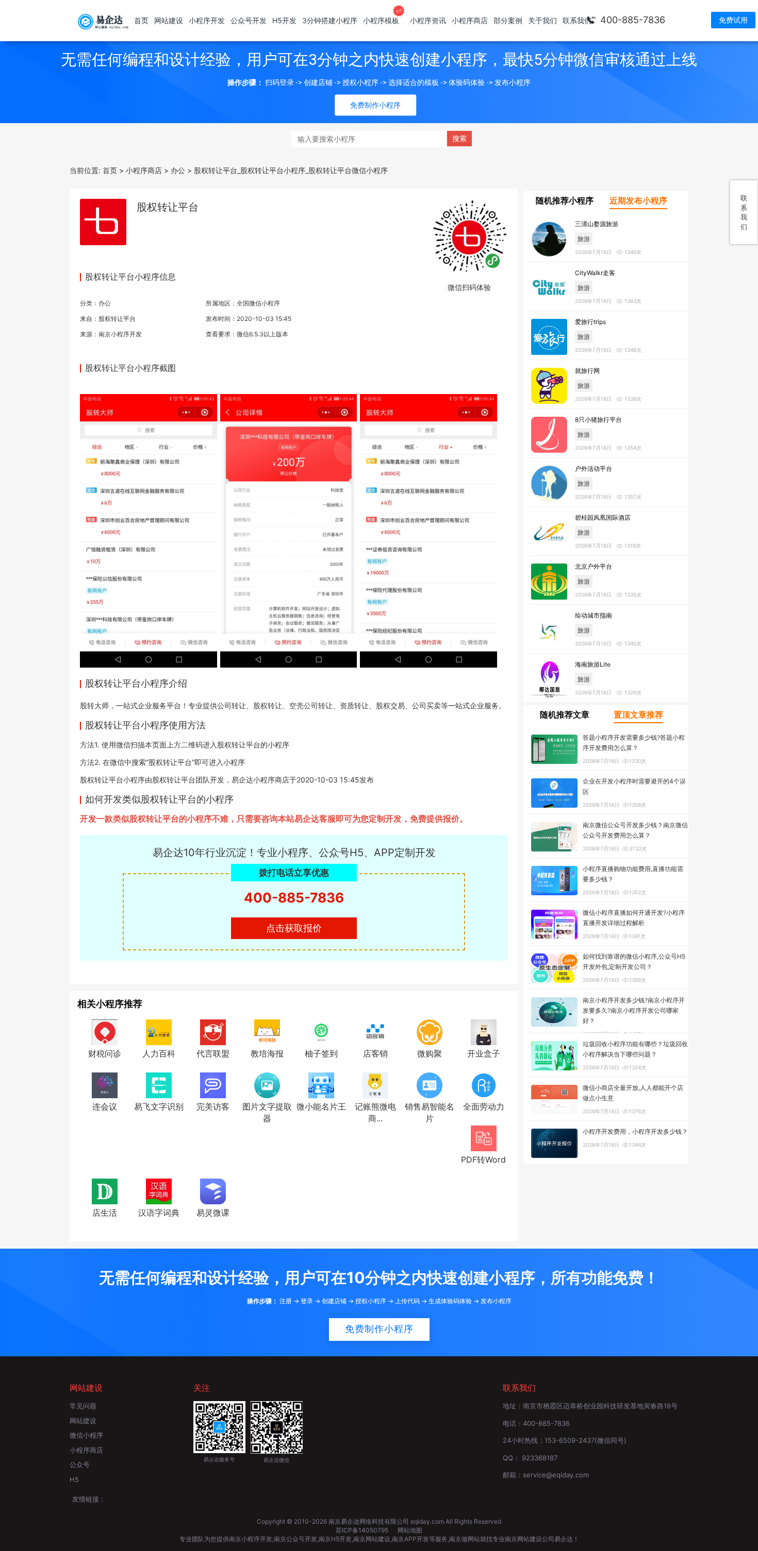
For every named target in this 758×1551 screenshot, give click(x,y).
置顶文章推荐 (638, 714)
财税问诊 (104, 1053)
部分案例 (507, 20)
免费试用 (733, 19)
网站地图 (410, 1530)
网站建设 (168, 20)
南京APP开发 (410, 1539)
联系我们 (577, 20)
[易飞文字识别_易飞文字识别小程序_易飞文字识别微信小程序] (159, 1084)
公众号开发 (248, 20)
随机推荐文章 (564, 714)
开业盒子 (483, 1053)
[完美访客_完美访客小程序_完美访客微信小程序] (213, 1084)
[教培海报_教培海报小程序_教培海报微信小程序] (267, 1031)
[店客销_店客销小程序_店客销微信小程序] (375, 1031)
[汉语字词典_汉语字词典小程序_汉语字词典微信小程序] (159, 1190)
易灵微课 (212, 1212)
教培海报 (267, 1053)
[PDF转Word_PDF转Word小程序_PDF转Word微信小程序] (484, 1137)
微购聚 (429, 1053)
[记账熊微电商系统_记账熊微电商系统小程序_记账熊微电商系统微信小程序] (375, 1084)
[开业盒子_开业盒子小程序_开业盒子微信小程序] (484, 1031)
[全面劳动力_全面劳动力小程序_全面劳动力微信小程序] (484, 1084)
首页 (141, 20)
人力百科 (158, 1053)
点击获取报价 (294, 928)
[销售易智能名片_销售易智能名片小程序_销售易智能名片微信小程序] (429, 1084)
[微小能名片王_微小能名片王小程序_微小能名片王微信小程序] (321, 1084)
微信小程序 (86, 1435)
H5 (74, 1479)
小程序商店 (470, 20)
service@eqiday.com (556, 1475)
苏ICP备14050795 (363, 1530)
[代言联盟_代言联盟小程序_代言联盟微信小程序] (213, 1031)
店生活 (104, 1212)
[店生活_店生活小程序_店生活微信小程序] (105, 1190)
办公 (104, 303)
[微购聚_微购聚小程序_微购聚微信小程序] (429, 1031)
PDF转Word (483, 1159)
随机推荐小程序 (565, 200)
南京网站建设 (371, 1539)
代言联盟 (212, 1053)
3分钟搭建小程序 (329, 20)
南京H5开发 (335, 1539)
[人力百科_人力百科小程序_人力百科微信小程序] (159, 1031)
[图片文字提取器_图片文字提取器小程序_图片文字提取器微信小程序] (267, 1084)
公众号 (80, 1464)
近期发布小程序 (638, 200)
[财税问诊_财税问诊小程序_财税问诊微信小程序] (105, 1031)
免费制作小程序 (379, 1329)
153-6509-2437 (570, 1440)
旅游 (584, 239)
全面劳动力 (483, 1106)
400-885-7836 (632, 19)
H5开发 (284, 20)
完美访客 (212, 1106)
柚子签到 (321, 1053)
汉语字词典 (158, 1212)
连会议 (104, 1106)
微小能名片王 (321, 1106)
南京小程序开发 (120, 334)
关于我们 (542, 20)
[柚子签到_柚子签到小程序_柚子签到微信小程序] (321, 1031)
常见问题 (83, 1406)
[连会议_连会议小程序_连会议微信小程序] (105, 1084)
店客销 (375, 1053)
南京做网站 (464, 1539)
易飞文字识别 (159, 1106)
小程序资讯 (428, 20)
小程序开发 (207, 20)
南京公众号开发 (295, 1539)
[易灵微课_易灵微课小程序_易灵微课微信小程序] (213, 1190)
